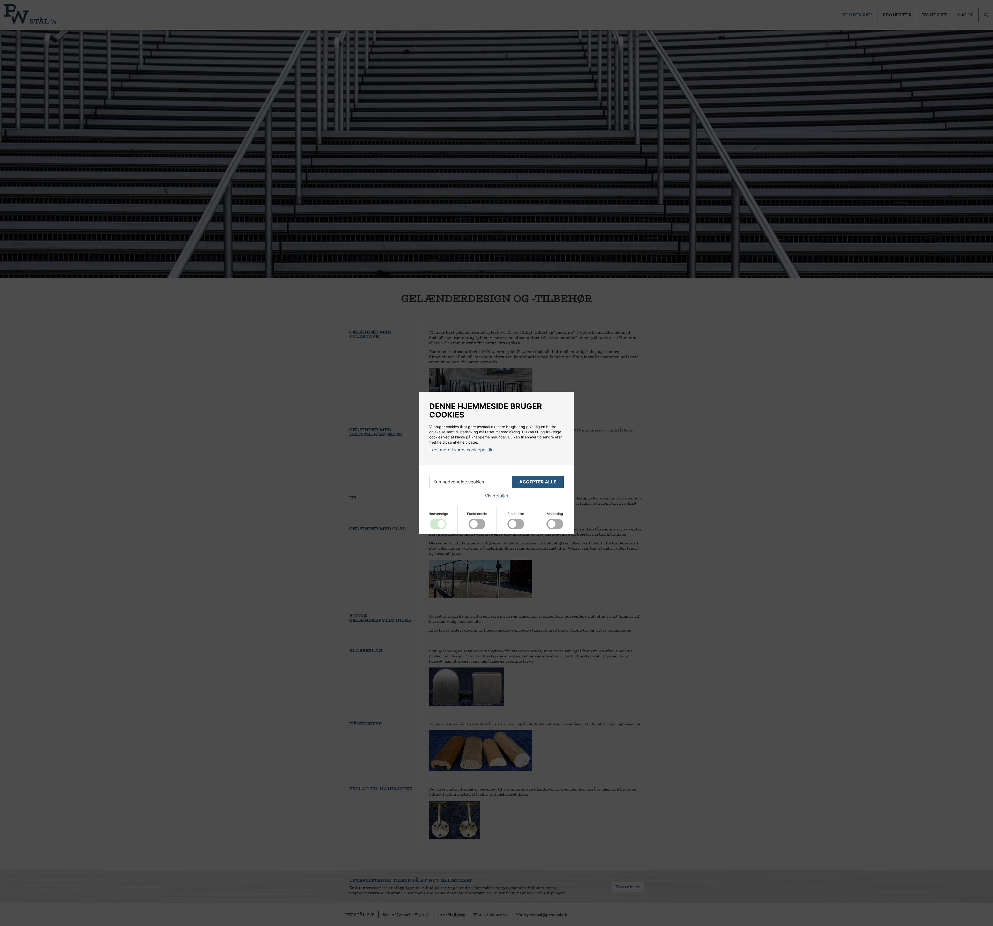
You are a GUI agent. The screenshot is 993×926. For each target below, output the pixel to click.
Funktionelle (477, 514)
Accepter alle (537, 481)
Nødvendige (438, 514)
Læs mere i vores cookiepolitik (461, 449)
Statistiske (515, 514)
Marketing (555, 514)
